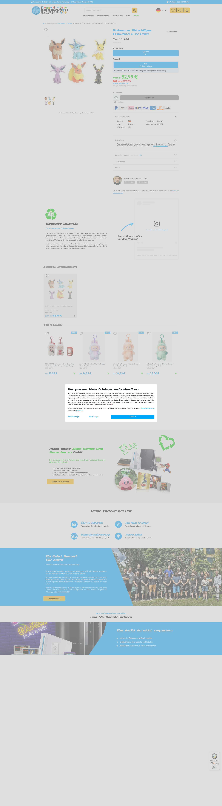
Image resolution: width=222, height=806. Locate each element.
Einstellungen (94, 417)
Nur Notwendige (73, 417)
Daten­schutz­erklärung (147, 408)
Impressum (79, 410)
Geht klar (133, 417)
